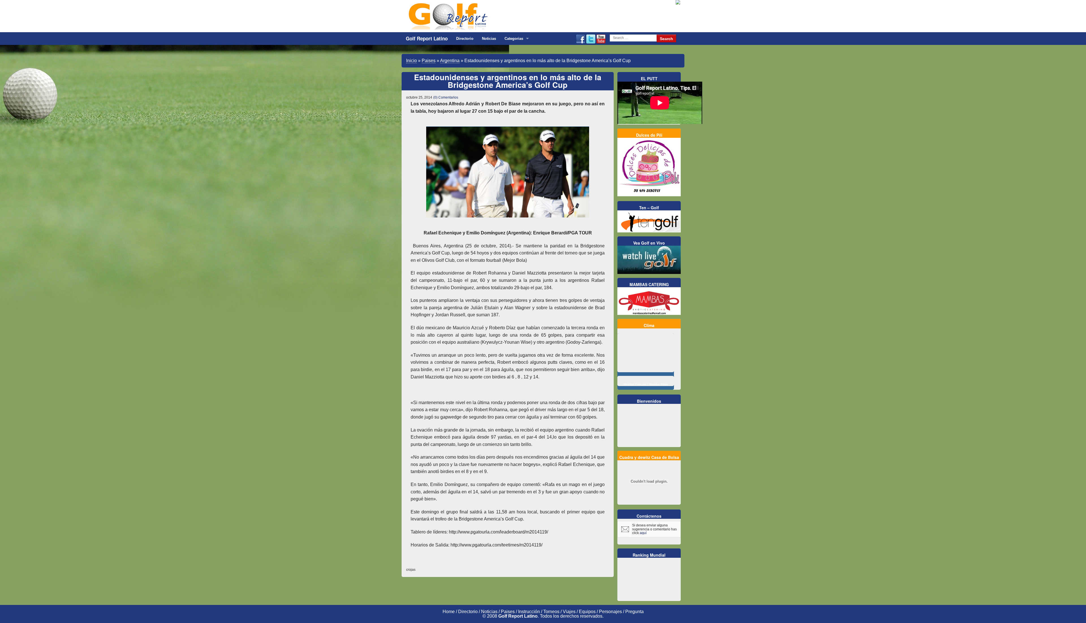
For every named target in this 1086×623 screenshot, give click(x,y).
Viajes (569, 611)
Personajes (610, 611)
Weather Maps (658, 384)
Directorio (464, 38)
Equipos (587, 611)
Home (449, 611)
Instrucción (529, 611)
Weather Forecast (635, 384)
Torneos (551, 611)
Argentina (450, 60)
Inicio (411, 60)
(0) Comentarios (445, 97)
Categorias (514, 38)
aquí (643, 533)
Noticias (489, 38)
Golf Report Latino (427, 38)
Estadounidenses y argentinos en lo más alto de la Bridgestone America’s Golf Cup (507, 81)
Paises (429, 60)
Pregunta (634, 611)
